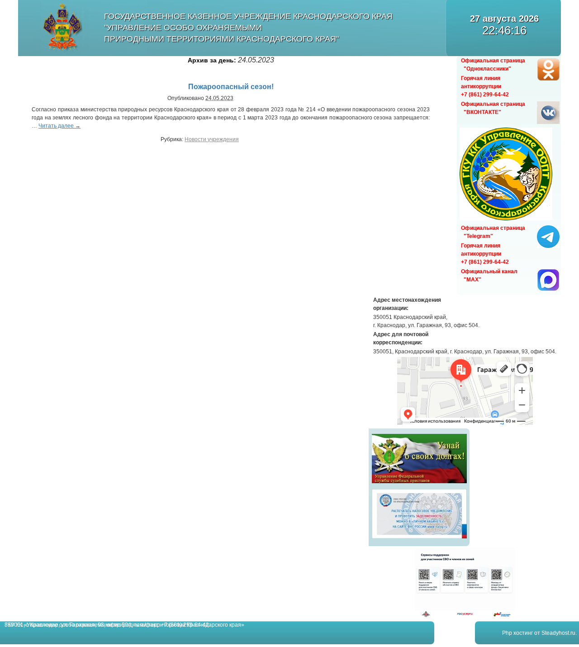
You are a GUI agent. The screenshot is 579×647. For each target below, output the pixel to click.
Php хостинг (517, 633)
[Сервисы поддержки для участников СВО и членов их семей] (465, 616)
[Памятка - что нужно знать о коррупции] (506, 218)
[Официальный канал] (548, 289)
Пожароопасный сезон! (231, 86)
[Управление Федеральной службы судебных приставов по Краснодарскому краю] (419, 483)
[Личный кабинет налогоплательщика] (419, 538)
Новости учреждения (212, 139)
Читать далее (59, 126)
